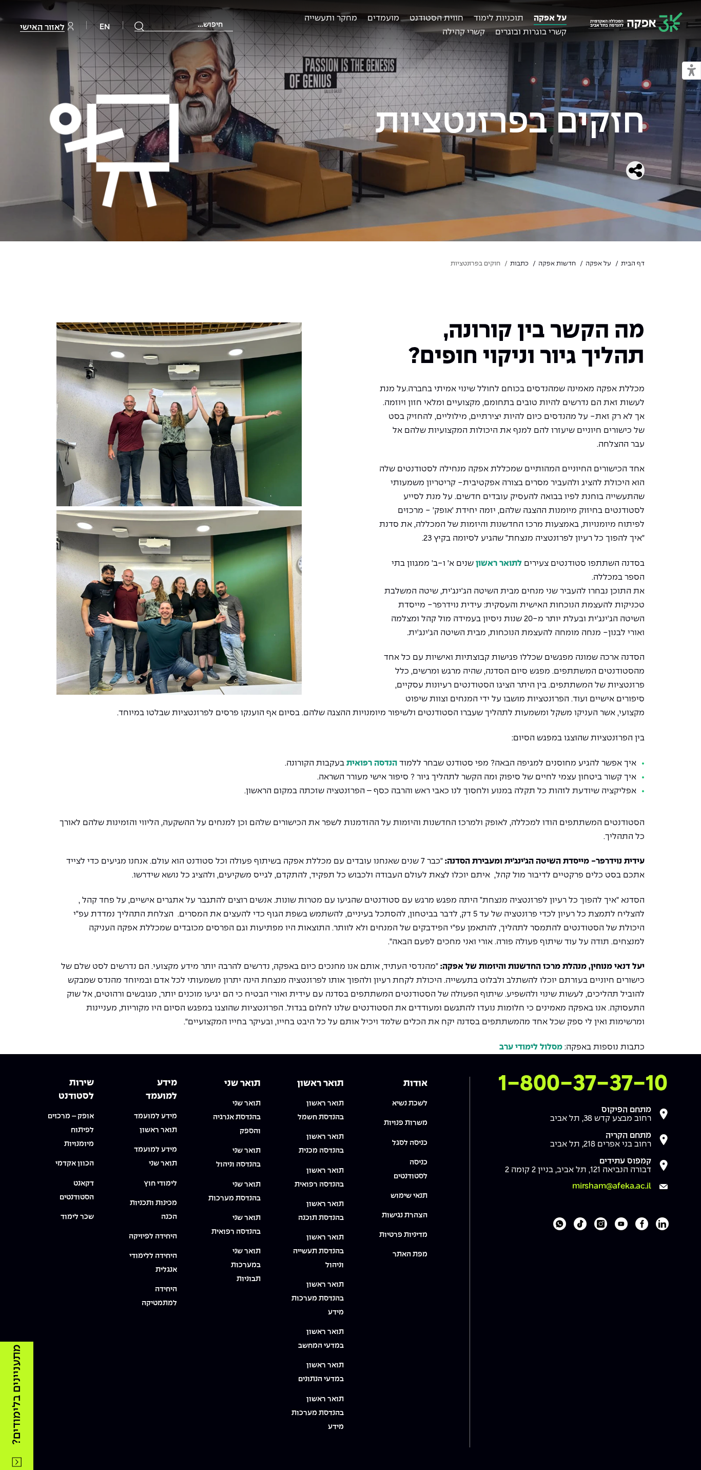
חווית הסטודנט (436, 18)
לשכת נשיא (409, 1103)
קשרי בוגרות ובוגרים (531, 32)
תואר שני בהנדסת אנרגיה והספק (237, 1117)
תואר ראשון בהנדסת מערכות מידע (317, 1298)
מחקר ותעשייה (330, 18)
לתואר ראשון (499, 563)
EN (105, 27)
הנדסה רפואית (371, 763)
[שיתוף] (635, 170)
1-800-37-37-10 (583, 1084)
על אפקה (550, 18)
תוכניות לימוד (498, 18)
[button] (691, 71)
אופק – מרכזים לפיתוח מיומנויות (71, 1130)
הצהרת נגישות (404, 1215)
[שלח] (139, 26)
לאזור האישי (42, 27)
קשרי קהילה (463, 32)
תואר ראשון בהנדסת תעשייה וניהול (318, 1251)
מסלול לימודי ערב (530, 1047)
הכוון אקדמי (74, 1163)
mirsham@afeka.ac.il (611, 1186)
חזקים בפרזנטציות (510, 123)
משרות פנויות (405, 1123)
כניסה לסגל (409, 1143)
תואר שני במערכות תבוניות (246, 1265)
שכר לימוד (77, 1216)
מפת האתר (410, 1254)
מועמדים (383, 18)
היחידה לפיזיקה (153, 1236)
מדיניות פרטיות (403, 1234)
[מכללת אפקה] (636, 23)
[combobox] (183, 24)
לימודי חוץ (160, 1183)
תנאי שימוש (409, 1195)
